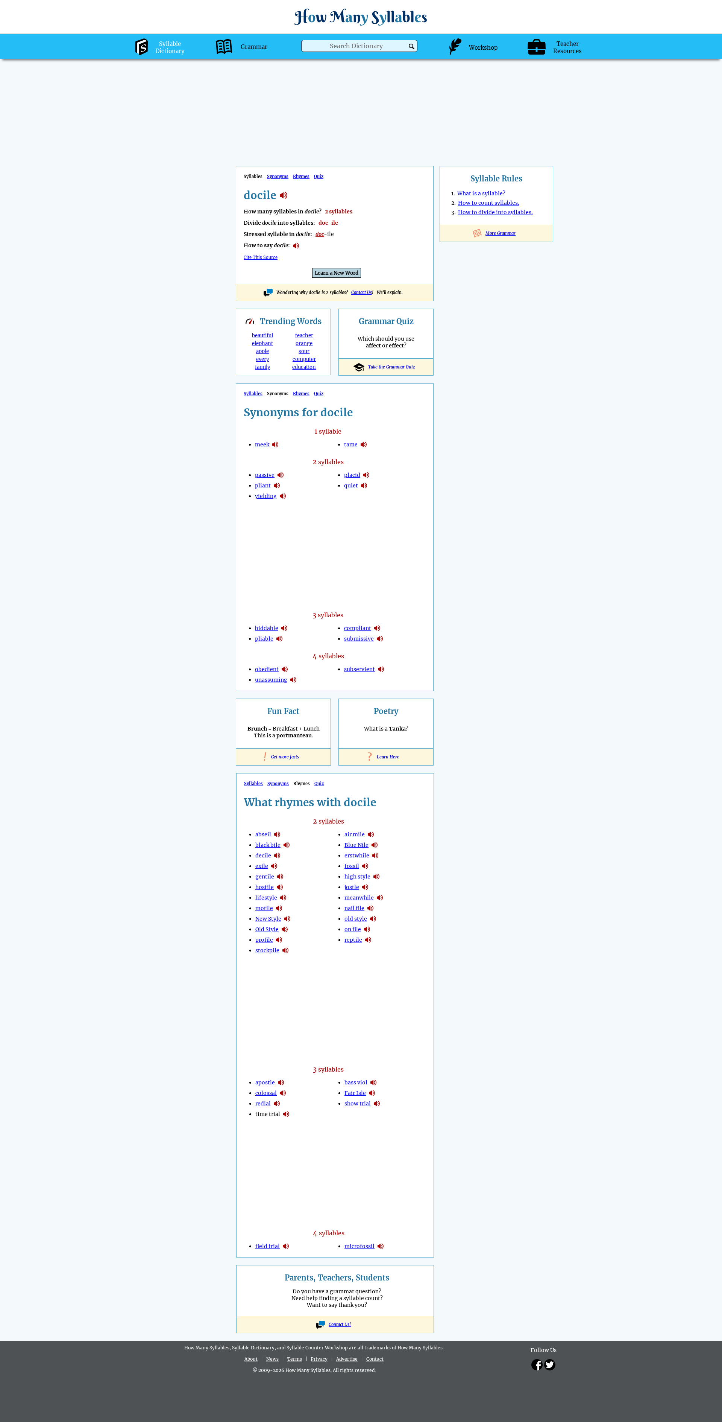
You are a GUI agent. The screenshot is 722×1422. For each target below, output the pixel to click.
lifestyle (266, 897)
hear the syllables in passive (281, 475)
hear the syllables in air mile (371, 834)
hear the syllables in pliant (277, 485)
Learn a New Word (336, 273)
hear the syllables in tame (364, 444)
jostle (351, 887)
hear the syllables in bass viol (373, 1082)
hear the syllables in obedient (285, 669)
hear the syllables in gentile (280, 876)
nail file (354, 908)
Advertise (347, 1359)
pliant (263, 485)
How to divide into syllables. (495, 212)
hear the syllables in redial (277, 1103)
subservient (359, 669)
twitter (549, 1364)
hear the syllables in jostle (365, 887)
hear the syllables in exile (274, 866)
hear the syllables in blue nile (375, 845)
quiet (351, 485)
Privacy (319, 1359)
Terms (294, 1359)
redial (263, 1103)
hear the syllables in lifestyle (283, 897)
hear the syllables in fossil (365, 866)
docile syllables (283, 195)
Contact (375, 1359)
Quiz (318, 176)
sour (304, 351)
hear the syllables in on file (367, 929)
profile (264, 939)
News (272, 1359)
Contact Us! (340, 1324)
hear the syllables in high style (376, 876)
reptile (353, 939)
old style (355, 918)
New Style (268, 918)
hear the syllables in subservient (381, 669)
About (251, 1359)
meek (262, 444)
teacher (304, 335)
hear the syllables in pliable (279, 638)
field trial (267, 1246)
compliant (357, 628)
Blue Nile (356, 845)
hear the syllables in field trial (286, 1246)
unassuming (271, 679)
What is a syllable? (481, 193)
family (262, 367)
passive (265, 475)
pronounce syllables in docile (296, 246)
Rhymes (301, 176)
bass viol (355, 1082)
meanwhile (359, 897)
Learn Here (386, 757)
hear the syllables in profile (279, 940)
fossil (351, 866)
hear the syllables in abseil (277, 834)
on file (352, 929)
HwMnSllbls (361, 17)
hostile (264, 887)
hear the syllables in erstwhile (375, 855)
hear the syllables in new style (287, 918)
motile (264, 908)
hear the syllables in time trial (286, 1114)
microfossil (359, 1246)
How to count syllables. (488, 202)
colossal (266, 1093)
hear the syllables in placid (366, 475)
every (262, 359)
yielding (266, 496)
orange (304, 343)
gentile (264, 876)
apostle (265, 1082)
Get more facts (283, 757)
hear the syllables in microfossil (381, 1246)
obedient (267, 669)
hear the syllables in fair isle (372, 1093)
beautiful (262, 335)
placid (352, 475)
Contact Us (361, 292)
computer (304, 359)
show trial (357, 1103)
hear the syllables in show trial (377, 1103)
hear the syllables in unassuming (293, 679)
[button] (411, 46)
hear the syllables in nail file (370, 908)
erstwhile (356, 855)
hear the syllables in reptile (368, 940)
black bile (268, 845)
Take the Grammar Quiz (391, 367)
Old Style (267, 929)
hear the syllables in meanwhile (380, 897)
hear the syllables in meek (275, 444)
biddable (266, 628)
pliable (264, 638)
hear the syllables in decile (277, 855)
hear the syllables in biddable (284, 628)
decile (263, 855)
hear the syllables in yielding (283, 496)
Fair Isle (355, 1093)
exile (261, 866)
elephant (262, 343)
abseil (263, 834)
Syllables (253, 393)
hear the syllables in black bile (287, 845)
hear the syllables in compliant (377, 628)
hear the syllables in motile (279, 908)
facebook (537, 1364)
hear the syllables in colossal (283, 1093)
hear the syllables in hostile (280, 887)
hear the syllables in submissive (380, 638)
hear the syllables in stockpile (285, 950)
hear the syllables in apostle (281, 1082)
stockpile (267, 950)
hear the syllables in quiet (364, 485)
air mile (354, 834)
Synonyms (277, 176)
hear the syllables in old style (285, 929)
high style (357, 876)
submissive (359, 638)
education (304, 367)
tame (351, 444)
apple (262, 351)
